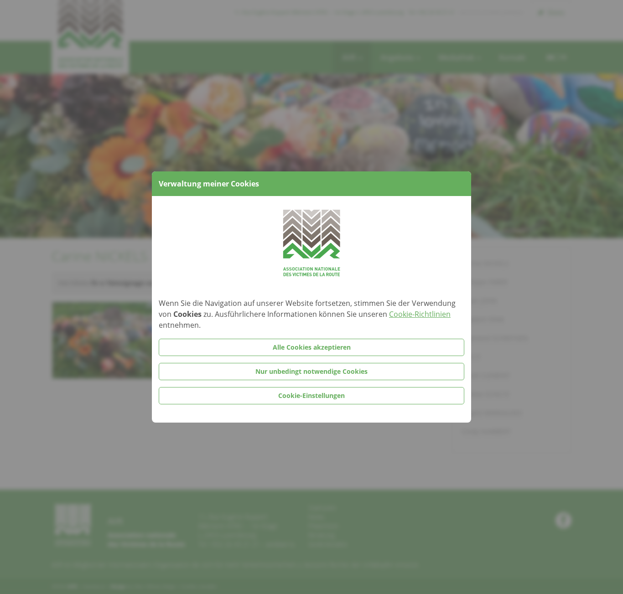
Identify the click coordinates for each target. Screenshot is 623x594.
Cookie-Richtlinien (420, 314)
